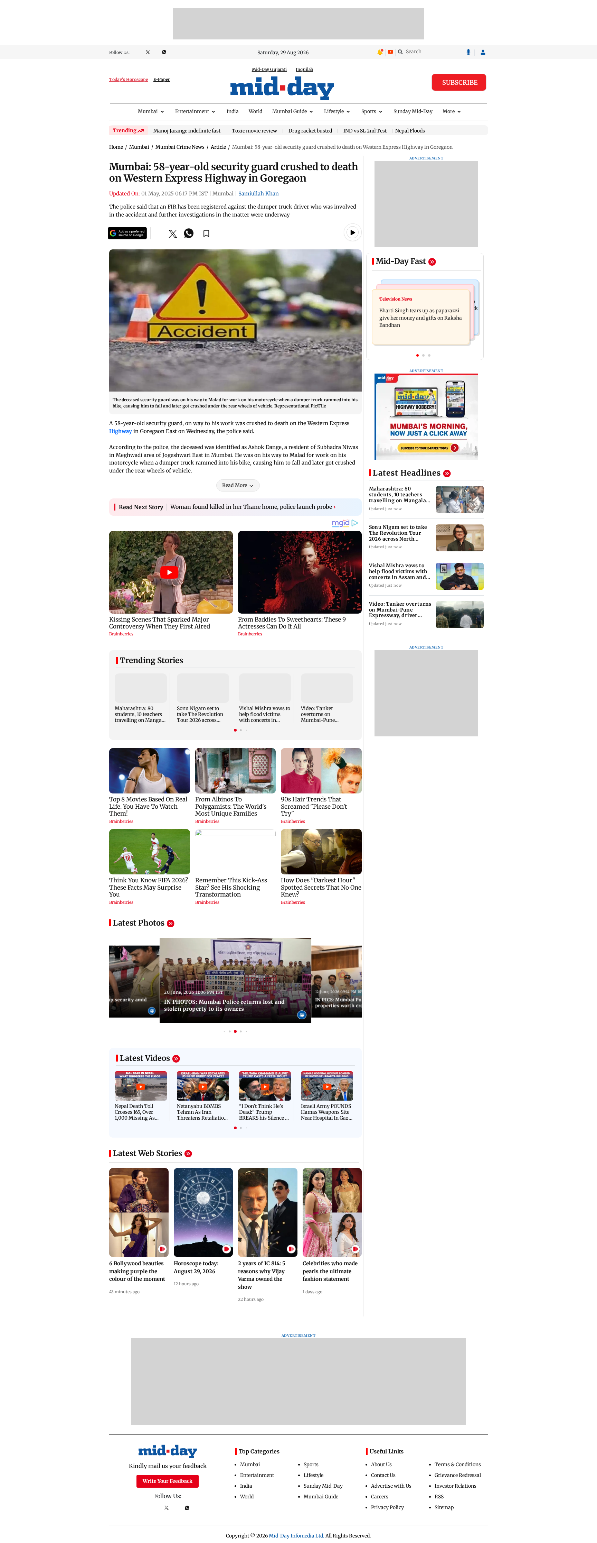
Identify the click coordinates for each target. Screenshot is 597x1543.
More (449, 111)
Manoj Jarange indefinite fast (186, 131)
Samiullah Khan (258, 193)
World (255, 111)
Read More (234, 485)
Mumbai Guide (289, 111)
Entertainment (192, 111)
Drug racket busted (310, 131)
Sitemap (444, 1507)
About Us (381, 1464)
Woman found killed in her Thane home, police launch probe (253, 506)
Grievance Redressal (458, 1475)
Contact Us (383, 1475)
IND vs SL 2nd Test (365, 131)
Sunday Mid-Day (413, 111)
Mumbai (148, 111)
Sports (368, 111)
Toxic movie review (254, 131)
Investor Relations (455, 1486)
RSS (439, 1497)
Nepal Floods (410, 131)
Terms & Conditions (458, 1464)
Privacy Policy (387, 1507)
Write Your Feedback (167, 1481)
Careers (379, 1497)
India (233, 111)
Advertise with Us (391, 1486)
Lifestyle (334, 111)
